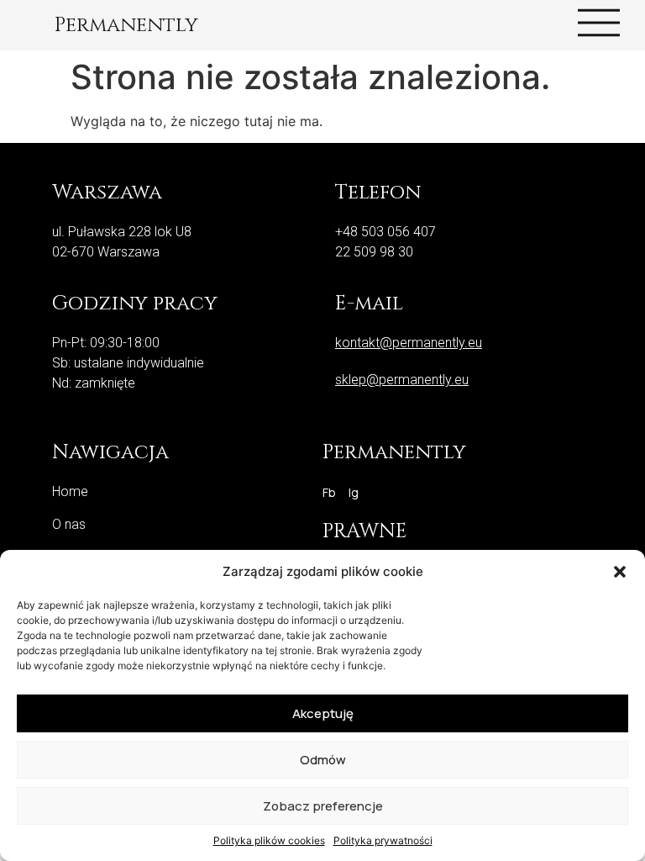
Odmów (323, 760)
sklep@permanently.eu (402, 380)
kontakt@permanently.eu (408, 343)
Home (70, 491)
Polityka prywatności (383, 840)
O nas (69, 524)
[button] (619, 571)
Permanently (126, 25)
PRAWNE (364, 531)
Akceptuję (323, 713)
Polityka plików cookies (269, 840)
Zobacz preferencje (323, 806)
